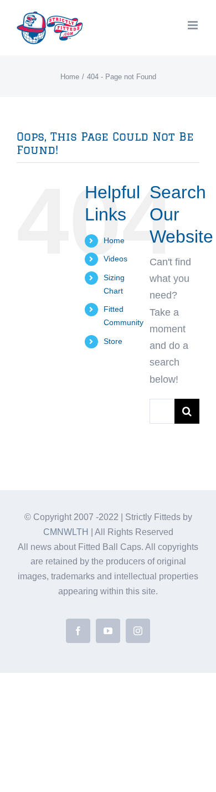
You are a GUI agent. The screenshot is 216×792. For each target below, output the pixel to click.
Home (114, 240)
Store (113, 341)
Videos (115, 258)
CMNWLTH (66, 532)
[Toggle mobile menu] (193, 25)
